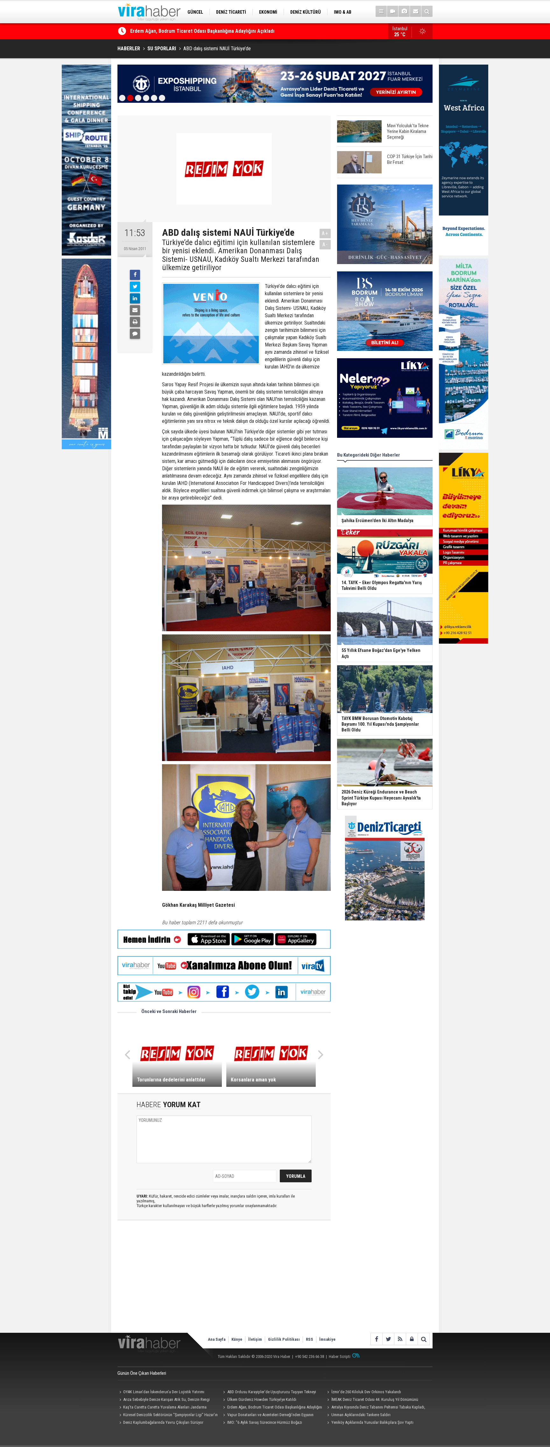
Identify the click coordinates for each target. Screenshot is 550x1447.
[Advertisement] (224, 1281)
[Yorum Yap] (135, 334)
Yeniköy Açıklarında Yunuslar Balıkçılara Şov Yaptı (372, 1422)
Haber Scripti (339, 1356)
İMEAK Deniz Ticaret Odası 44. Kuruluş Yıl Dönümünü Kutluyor (371, 1400)
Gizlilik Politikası (284, 1339)
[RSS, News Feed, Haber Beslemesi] (400, 1339)
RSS (309, 1339)
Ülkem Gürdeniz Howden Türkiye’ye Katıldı (261, 1399)
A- (325, 244)
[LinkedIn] (135, 298)
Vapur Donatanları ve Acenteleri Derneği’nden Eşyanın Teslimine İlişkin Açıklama (268, 1415)
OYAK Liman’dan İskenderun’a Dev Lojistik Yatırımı (183, 31)
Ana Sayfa (216, 1339)
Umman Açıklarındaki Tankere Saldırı (361, 1414)
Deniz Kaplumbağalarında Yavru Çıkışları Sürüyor (163, 1422)
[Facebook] (135, 275)
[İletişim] (415, 11)
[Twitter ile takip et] (388, 1339)
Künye (236, 1339)
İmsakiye (327, 1339)
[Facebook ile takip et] (376, 1339)
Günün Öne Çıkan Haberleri (141, 1373)
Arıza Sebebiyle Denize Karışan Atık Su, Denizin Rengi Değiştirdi (163, 1400)
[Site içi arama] (427, 11)
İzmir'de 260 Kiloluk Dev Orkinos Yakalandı (366, 1391)
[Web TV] (392, 11)
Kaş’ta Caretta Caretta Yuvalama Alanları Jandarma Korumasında (162, 1408)
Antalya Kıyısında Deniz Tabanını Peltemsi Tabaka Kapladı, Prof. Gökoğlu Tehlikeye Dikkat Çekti (375, 1408)
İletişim (255, 1339)
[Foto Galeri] (404, 11)
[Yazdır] (135, 322)
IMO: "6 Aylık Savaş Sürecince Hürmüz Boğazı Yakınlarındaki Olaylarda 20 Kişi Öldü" (262, 1423)
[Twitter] (135, 287)
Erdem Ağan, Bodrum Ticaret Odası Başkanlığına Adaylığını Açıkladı (272, 1408)
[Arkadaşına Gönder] (135, 310)
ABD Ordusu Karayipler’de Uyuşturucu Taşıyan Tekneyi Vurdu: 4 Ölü (269, 1392)
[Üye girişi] (412, 1339)
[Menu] (381, 11)
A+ (325, 233)
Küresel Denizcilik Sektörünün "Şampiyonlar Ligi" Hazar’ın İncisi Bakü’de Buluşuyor (167, 1415)
